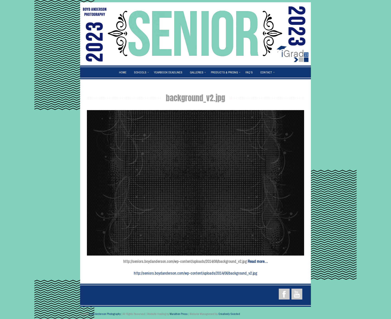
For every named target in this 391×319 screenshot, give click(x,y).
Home (122, 72)
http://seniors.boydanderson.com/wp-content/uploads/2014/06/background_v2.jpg (195, 273)
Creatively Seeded (229, 314)
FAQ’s (249, 72)
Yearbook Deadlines (168, 72)
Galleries (196, 72)
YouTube (296, 294)
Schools (140, 72)
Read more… (258, 261)
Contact (266, 72)
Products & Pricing (224, 72)
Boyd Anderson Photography (105, 314)
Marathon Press (179, 314)
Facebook (284, 294)
